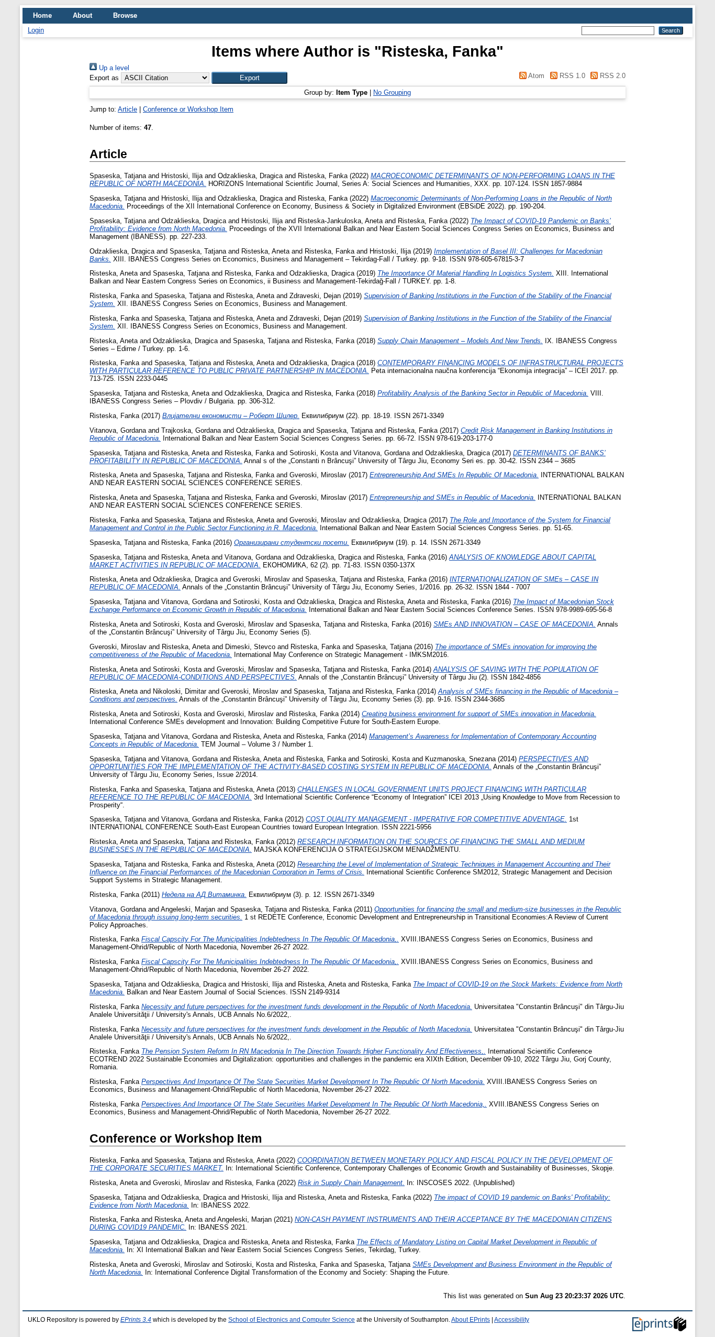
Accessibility (511, 1320)
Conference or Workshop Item (188, 109)
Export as (104, 78)
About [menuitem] (82, 15)
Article (127, 109)
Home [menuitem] (42, 15)
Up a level (113, 68)
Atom (535, 76)
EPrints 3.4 (135, 1320)
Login (36, 30)
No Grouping (392, 92)
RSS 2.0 (611, 76)
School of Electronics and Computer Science (291, 1320)
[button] (249, 78)
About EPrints (470, 1320)
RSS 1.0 (571, 76)
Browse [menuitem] (125, 15)
